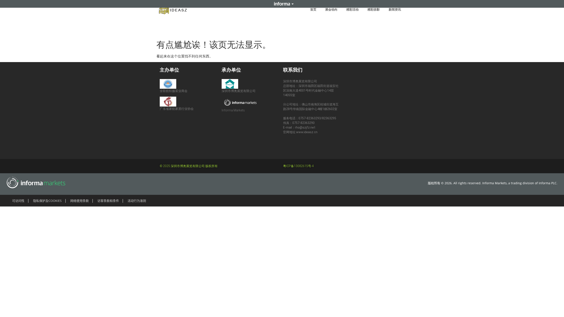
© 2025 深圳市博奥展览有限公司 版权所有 (189, 166)
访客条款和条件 (108, 201)
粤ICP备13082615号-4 (298, 166)
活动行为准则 (137, 201)
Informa (282, 4)
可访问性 (18, 201)
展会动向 (331, 9)
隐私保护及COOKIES (47, 201)
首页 (313, 9)
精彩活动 (352, 9)
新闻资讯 (395, 9)
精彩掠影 (373, 9)
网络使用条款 (79, 201)
